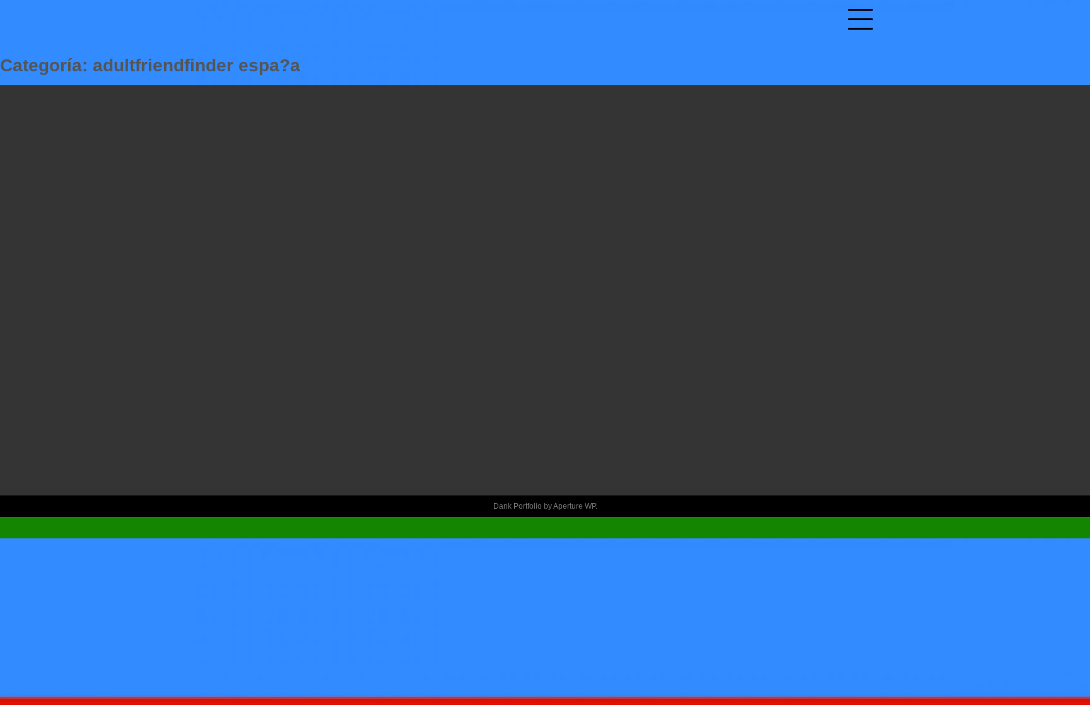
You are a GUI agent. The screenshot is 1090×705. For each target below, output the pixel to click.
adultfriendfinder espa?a (545, 344)
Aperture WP (574, 506)
